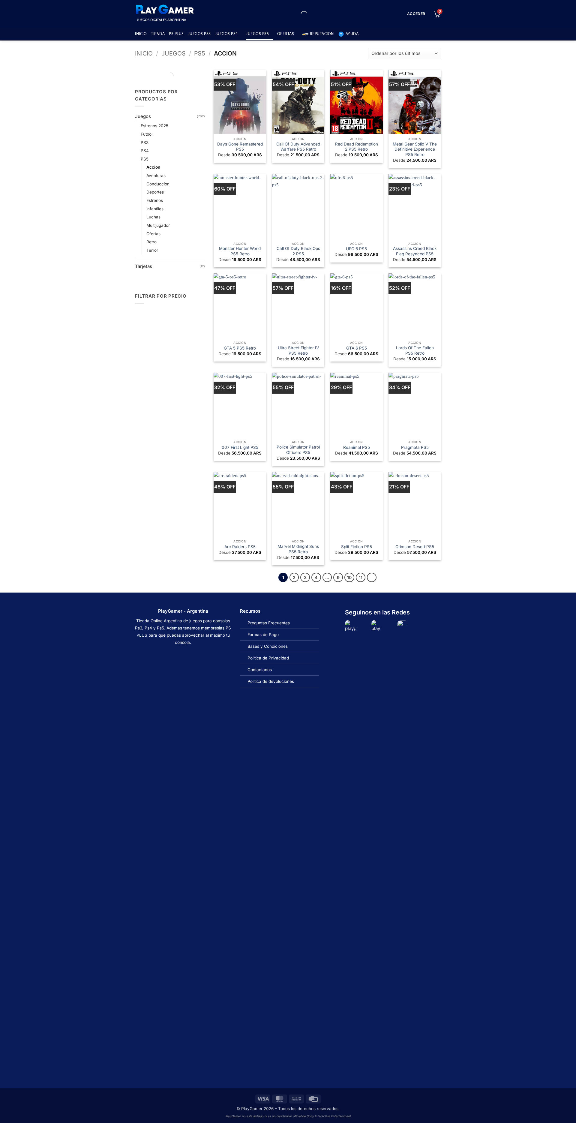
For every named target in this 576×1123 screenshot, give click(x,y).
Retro (151, 241)
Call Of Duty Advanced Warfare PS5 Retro (298, 147)
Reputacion (322, 34)
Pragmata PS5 (415, 447)
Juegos (173, 53)
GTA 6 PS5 (356, 348)
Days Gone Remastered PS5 (240, 147)
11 (360, 577)
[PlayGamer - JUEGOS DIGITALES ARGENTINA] (164, 10)
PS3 (144, 142)
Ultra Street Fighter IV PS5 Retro (298, 350)
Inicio (141, 34)
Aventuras (156, 175)
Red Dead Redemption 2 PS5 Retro (356, 147)
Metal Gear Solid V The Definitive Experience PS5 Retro (415, 149)
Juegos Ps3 (199, 34)
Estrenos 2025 (154, 125)
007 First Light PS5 (240, 447)
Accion (153, 167)
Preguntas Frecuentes (269, 622)
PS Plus (176, 34)
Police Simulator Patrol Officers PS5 (298, 450)
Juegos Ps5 (257, 34)
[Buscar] (298, 14)
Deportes (155, 192)
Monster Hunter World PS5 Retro (240, 251)
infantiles (155, 208)
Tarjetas (143, 266)
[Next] (371, 577)
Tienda (158, 34)
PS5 (199, 53)
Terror (152, 250)
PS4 (145, 150)
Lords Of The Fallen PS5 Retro (415, 350)
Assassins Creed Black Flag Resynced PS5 (414, 251)
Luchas (153, 217)
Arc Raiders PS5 (240, 546)
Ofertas (153, 233)
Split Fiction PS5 (356, 546)
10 (349, 577)
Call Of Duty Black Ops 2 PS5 (298, 251)
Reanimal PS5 (356, 447)
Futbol (146, 134)
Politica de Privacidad (268, 658)
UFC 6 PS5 (356, 248)
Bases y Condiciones (268, 646)
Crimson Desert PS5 (414, 546)
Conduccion (158, 184)
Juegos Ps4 (226, 34)
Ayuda (352, 34)
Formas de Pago (263, 634)
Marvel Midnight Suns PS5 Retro (298, 549)
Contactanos (260, 669)
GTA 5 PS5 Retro (240, 348)
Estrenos (154, 200)
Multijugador (158, 225)
